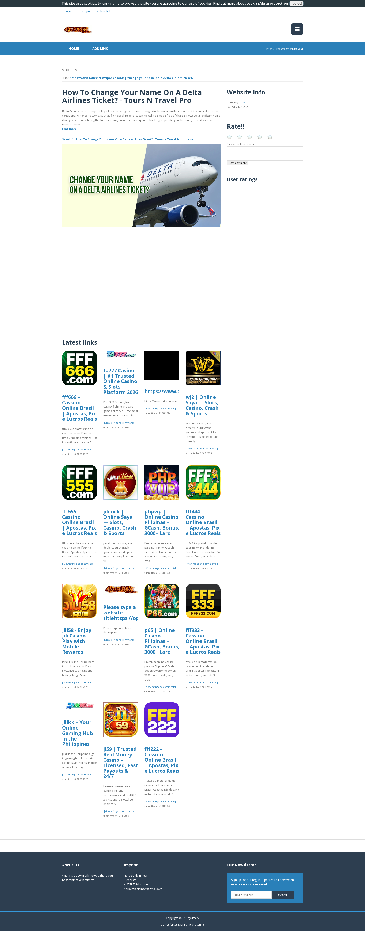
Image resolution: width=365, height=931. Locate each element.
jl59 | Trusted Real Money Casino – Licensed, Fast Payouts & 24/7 (120, 763)
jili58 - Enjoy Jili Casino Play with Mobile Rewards (76, 641)
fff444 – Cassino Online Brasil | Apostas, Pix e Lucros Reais (203, 522)
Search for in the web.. (129, 139)
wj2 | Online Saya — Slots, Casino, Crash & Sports (202, 405)
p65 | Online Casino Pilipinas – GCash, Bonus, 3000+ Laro (161, 641)
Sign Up (70, 11)
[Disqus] (141, 280)
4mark (195, 918)
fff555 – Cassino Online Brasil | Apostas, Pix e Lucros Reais (79, 522)
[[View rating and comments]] (78, 449)
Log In (86, 11)
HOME (74, 48)
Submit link (104, 11)
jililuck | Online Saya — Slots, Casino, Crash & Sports (119, 522)
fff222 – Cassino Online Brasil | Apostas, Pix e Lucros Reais (161, 760)
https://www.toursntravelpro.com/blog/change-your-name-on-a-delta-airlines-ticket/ (131, 78)
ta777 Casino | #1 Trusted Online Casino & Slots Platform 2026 (120, 381)
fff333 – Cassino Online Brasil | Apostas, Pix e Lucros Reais (203, 641)
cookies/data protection (267, 3)
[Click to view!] (141, 185)
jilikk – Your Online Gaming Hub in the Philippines (77, 733)
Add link (100, 48)
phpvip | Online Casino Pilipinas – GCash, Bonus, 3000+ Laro (161, 522)
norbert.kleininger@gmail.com (143, 889)
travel (243, 102)
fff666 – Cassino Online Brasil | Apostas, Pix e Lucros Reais (79, 408)
